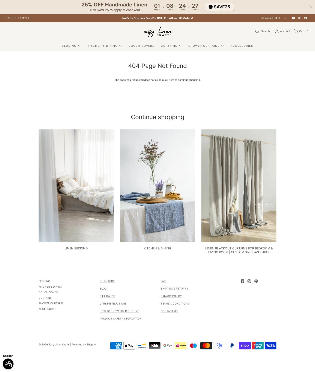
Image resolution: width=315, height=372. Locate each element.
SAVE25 (222, 6)
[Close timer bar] (310, 7)
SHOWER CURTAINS (51, 303)
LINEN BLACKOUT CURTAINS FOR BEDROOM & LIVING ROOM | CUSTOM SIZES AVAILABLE (239, 250)
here (171, 79)
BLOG (103, 288)
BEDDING (44, 281)
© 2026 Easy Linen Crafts (54, 344)
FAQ (163, 281)
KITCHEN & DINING (157, 248)
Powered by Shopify (84, 344)
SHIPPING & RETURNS (174, 288)
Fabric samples (19, 18)
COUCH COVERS (141, 45)
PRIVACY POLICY (171, 296)
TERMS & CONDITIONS (175, 303)
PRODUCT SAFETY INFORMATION (120, 318)
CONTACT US (169, 311)
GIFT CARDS (107, 296)
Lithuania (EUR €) (270, 18)
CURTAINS (45, 297)
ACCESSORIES (242, 45)
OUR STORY (107, 281)
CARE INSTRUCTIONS (113, 303)
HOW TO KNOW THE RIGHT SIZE (119, 311)
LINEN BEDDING (76, 248)
